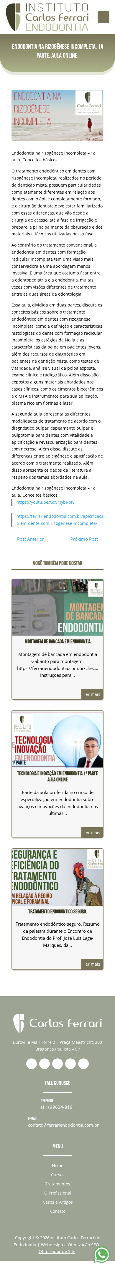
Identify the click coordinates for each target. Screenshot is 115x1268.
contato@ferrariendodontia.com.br (63, 1125)
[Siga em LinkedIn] (70, 1063)
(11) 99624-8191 (58, 1107)
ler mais (92, 694)
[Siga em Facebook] (44, 1063)
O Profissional (57, 1193)
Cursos (58, 1174)
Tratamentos (57, 1184)
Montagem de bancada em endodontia (58, 642)
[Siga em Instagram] (57, 1063)
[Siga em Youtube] (83, 1063)
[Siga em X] (31, 1063)
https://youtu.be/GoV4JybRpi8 (46, 502)
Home (57, 1165)
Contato (57, 1211)
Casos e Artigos (58, 1202)
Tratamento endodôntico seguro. (57, 912)
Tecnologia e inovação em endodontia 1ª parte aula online (57, 776)
